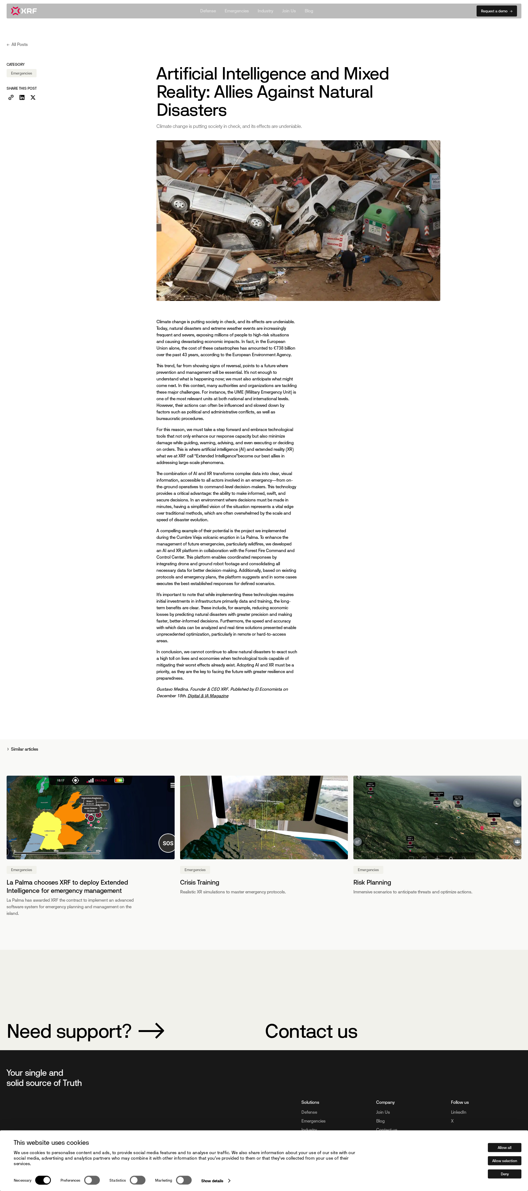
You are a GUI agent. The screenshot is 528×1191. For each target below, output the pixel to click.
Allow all (505, 1147)
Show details (212, 1180)
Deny (505, 1173)
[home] (24, 11)
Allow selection (504, 1160)
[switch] (92, 1180)
